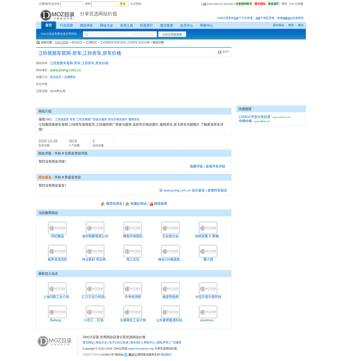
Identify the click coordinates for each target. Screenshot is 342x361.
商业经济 (77, 42)
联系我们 (273, 4)
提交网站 (260, 4)
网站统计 (166, 354)
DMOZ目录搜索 (172, 34)
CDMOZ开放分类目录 (254, 117)
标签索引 (146, 25)
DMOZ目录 (61, 42)
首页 (48, 25)
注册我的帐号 (243, 4)
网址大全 (106, 25)
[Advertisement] (206, 82)
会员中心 (186, 25)
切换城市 (45, 4)
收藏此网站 (138, 203)
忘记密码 (135, 4)
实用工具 (126, 25)
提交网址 (88, 342)
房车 (72, 119)
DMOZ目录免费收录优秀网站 (59, 34)
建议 (301, 25)
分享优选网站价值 (98, 14)
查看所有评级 (215, 166)
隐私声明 (162, 342)
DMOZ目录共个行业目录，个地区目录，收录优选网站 (260, 18)
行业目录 (66, 25)
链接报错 (160, 203)
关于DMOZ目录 (118, 342)
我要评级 (196, 166)
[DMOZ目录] (57, 15)
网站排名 (86, 25)
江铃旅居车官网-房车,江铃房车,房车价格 (125, 42)
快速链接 (244, 109)
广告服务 (175, 342)
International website (220, 4)
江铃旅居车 (62, 119)
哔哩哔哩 (245, 121)
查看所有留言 (217, 190)
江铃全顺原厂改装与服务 (91, 119)
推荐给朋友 (113, 203)
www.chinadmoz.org (141, 348)
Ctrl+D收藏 (296, 4)
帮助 (284, 4)
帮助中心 (206, 25)
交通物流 (91, 42)
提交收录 (166, 25)
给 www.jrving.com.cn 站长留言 (182, 190)
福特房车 (134, 119)
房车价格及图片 (117, 119)
